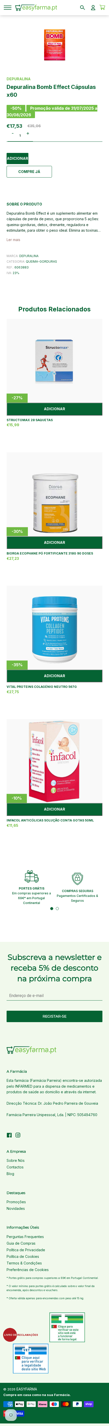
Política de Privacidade (26, 1250)
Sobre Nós (16, 1160)
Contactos (15, 1167)
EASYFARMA (26, 1389)
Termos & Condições (24, 1263)
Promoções (16, 1202)
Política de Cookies (23, 1256)
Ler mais (13, 239)
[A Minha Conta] (93, 7)
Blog (10, 1173)
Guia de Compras (21, 1243)
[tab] (51, 908)
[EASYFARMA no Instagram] (18, 1136)
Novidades (16, 1208)
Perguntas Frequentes (25, 1236)
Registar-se (54, 1016)
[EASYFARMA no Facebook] (9, 1136)
